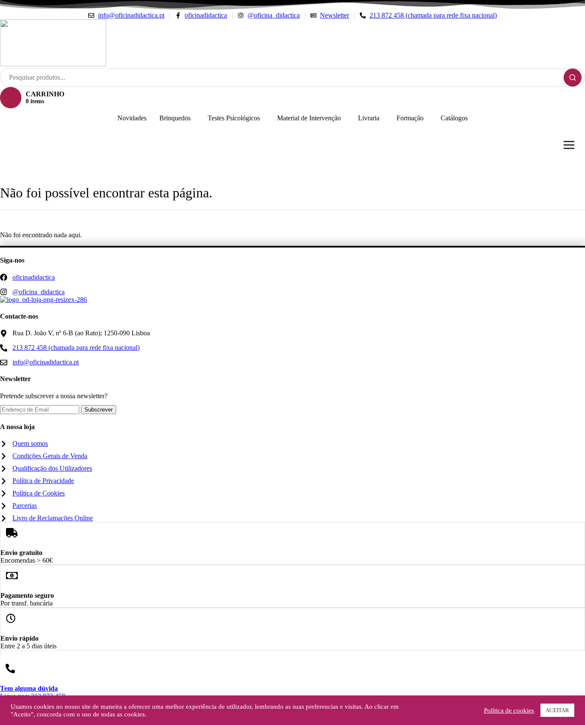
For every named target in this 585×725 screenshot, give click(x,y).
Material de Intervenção (309, 118)
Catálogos (454, 118)
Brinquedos (175, 118)
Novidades (131, 118)
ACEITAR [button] (557, 710)
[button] (177, 118)
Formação (410, 118)
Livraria (368, 118)
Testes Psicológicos (234, 118)
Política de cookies (509, 710)
